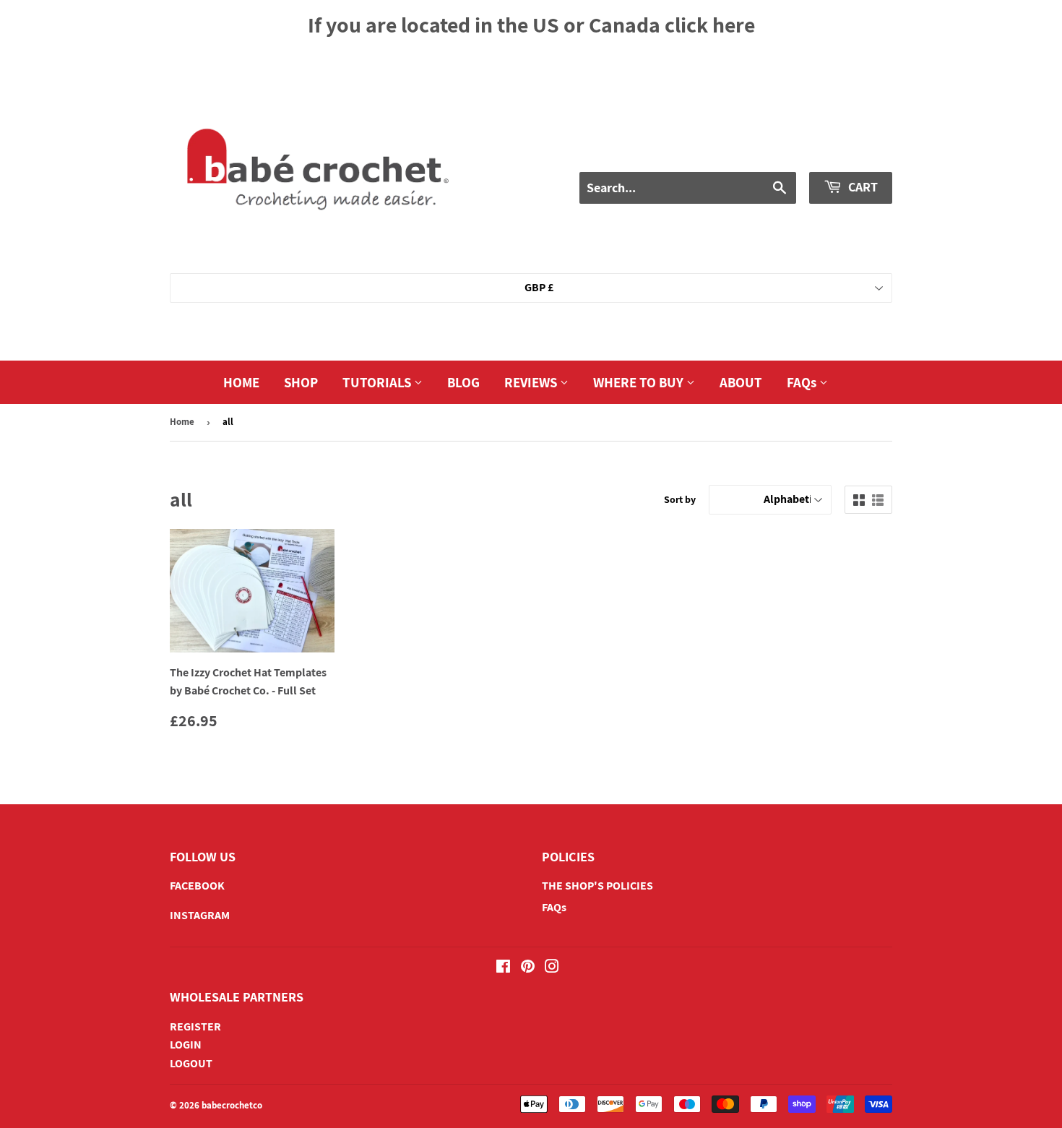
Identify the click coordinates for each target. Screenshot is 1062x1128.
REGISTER (195, 1026)
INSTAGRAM (200, 915)
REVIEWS (532, 382)
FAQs (803, 382)
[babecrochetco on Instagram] (552, 968)
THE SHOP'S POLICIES (597, 885)
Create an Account (842, 150)
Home (182, 422)
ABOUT (741, 382)
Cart (861, 186)
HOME (241, 382)
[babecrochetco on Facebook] (503, 968)
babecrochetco (232, 1105)
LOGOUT (191, 1063)
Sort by (680, 499)
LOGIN (186, 1044)
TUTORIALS (378, 382)
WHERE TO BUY (639, 382)
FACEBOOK (197, 885)
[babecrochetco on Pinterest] (527, 968)
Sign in (747, 150)
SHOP (301, 382)
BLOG (463, 382)
